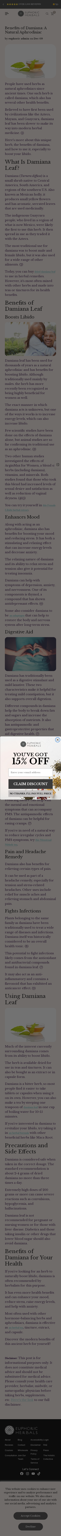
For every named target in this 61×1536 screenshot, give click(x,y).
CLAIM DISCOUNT (30, 784)
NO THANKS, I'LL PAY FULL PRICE (30, 793)
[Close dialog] (57, 739)
